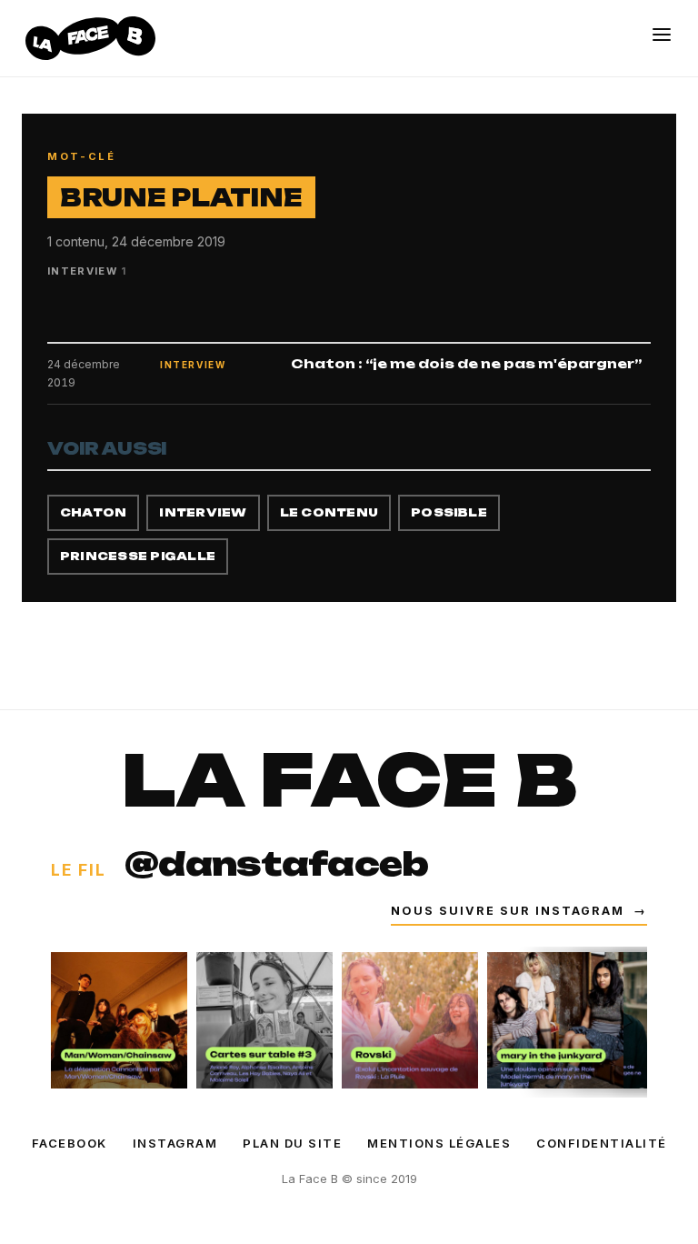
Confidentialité (601, 1143)
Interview (202, 512)
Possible (449, 512)
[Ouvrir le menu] (661, 34)
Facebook (69, 1143)
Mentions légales (439, 1143)
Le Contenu (329, 512)
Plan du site (292, 1143)
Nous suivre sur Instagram (519, 911)
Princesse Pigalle (137, 556)
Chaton (93, 512)
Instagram (175, 1143)
